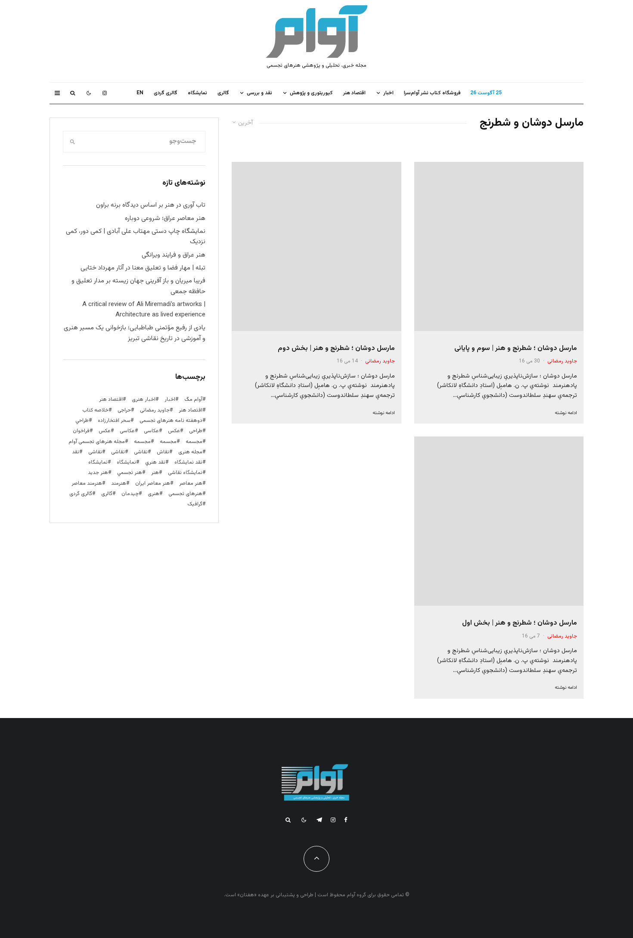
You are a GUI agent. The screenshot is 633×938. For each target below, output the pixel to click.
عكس (174, 431)
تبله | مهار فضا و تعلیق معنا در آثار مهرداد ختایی (143, 268)
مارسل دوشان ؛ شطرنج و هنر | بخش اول (519, 623)
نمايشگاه (197, 93)
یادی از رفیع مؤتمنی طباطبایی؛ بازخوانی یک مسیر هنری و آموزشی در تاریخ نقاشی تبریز (134, 333)
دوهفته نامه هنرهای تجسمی (171, 420)
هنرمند (118, 483)
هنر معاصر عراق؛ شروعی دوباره (165, 218)
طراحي (82, 420)
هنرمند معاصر (86, 483)
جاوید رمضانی (562, 361)
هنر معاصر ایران (152, 483)
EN (140, 93)
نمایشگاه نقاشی (185, 473)
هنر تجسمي (129, 473)
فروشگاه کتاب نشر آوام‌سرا (432, 93)
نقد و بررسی (259, 93)
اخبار (388, 93)
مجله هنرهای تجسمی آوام (96, 442)
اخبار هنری (143, 399)
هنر (155, 473)
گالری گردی (165, 93)
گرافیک (194, 504)
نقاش (163, 452)
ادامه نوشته (566, 413)
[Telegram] (319, 820)
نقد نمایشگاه (188, 462)
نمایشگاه (98, 462)
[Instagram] (104, 93)
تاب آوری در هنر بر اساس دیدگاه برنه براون (150, 205)
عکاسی (151, 431)
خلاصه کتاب (95, 410)
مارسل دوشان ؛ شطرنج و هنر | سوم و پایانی (515, 348)
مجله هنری (190, 452)
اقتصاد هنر (354, 93)
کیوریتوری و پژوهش (311, 93)
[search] (72, 141)
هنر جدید (98, 473)
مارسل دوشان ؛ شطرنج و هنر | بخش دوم (336, 348)
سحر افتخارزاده (114, 420)
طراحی (195, 431)
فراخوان (81, 431)
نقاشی (141, 452)
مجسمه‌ (142, 442)
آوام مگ (193, 399)
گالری (223, 93)
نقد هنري (155, 462)
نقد (75, 452)
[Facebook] (346, 820)
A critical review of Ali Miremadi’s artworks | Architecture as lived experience (143, 310)
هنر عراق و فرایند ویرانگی (173, 255)
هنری (153, 494)
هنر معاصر (190, 483)
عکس (105, 431)
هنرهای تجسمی (185, 494)
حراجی (124, 410)
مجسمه (194, 442)
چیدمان (130, 494)
